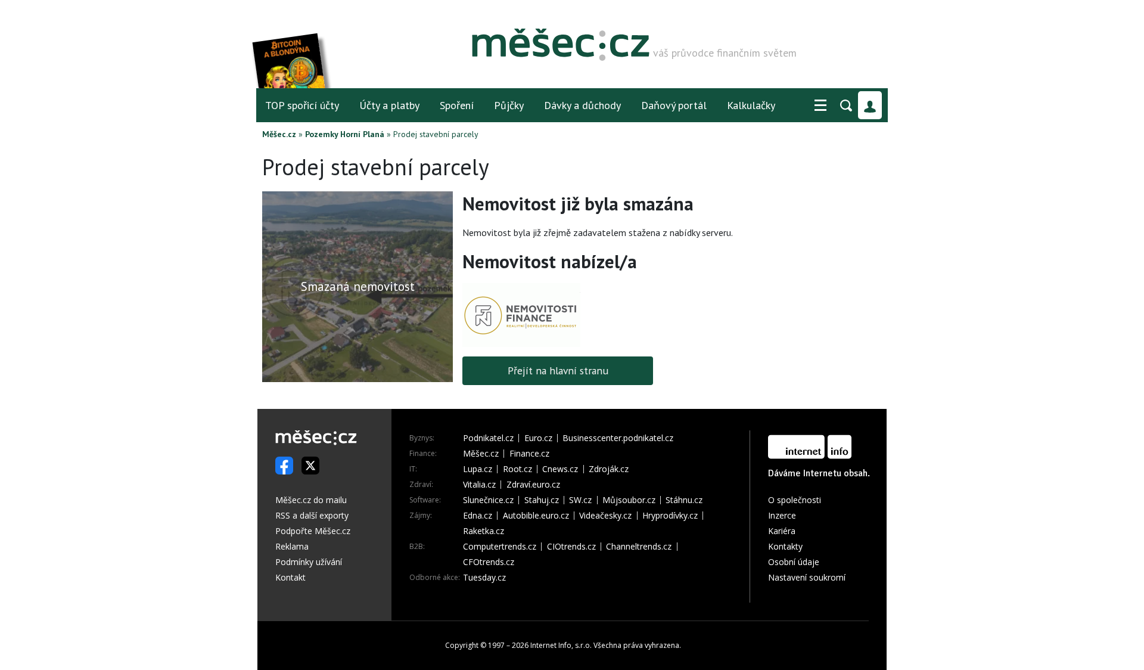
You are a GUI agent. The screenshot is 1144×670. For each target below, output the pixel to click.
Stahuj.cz (541, 500)
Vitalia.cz (479, 484)
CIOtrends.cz (571, 546)
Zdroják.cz (609, 469)
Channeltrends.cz (639, 546)
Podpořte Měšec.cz (312, 530)
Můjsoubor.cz (628, 500)
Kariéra (781, 530)
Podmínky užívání (308, 561)
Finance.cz (529, 453)
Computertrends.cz (499, 546)
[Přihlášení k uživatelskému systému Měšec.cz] (870, 105)
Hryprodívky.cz (670, 515)
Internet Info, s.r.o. (561, 645)
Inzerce (782, 515)
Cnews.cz (560, 469)
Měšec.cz (279, 134)
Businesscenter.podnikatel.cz (617, 438)
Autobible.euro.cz (536, 515)
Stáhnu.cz (684, 500)
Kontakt (290, 577)
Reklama (292, 546)
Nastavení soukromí (806, 577)
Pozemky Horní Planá (344, 134)
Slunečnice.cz (488, 500)
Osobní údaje (793, 561)
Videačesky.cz (605, 515)
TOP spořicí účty (302, 105)
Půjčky (509, 105)
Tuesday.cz (484, 577)
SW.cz (580, 500)
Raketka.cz (483, 531)
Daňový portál (674, 105)
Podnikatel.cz (488, 438)
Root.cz (517, 469)
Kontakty (785, 546)
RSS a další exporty (312, 515)
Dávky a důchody (582, 105)
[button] (820, 105)
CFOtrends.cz (488, 562)
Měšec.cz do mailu (311, 499)
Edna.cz (477, 515)
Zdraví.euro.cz (533, 484)
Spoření (457, 105)
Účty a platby (389, 105)
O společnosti (794, 499)
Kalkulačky (751, 105)
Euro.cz (538, 438)
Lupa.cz (477, 469)
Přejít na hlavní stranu (558, 370)
